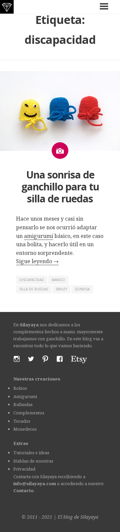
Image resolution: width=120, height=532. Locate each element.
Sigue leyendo (37, 261)
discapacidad (31, 279)
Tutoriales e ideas (31, 453)
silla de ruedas (33, 289)
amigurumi (38, 236)
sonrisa (82, 289)
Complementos (28, 413)
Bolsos (20, 388)
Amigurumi (25, 396)
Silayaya (89, 517)
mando (58, 279)
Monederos (25, 429)
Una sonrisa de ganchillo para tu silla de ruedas (60, 186)
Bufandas (23, 404)
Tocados (21, 421)
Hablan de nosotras (33, 461)
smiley (61, 289)
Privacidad (24, 469)
